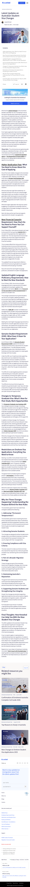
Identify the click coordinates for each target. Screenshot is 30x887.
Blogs (3, 799)
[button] (27, 3)
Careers (3, 802)
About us (4, 795)
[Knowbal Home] (6, 3)
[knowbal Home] (5, 759)
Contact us (21, 3)
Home (3, 792)
